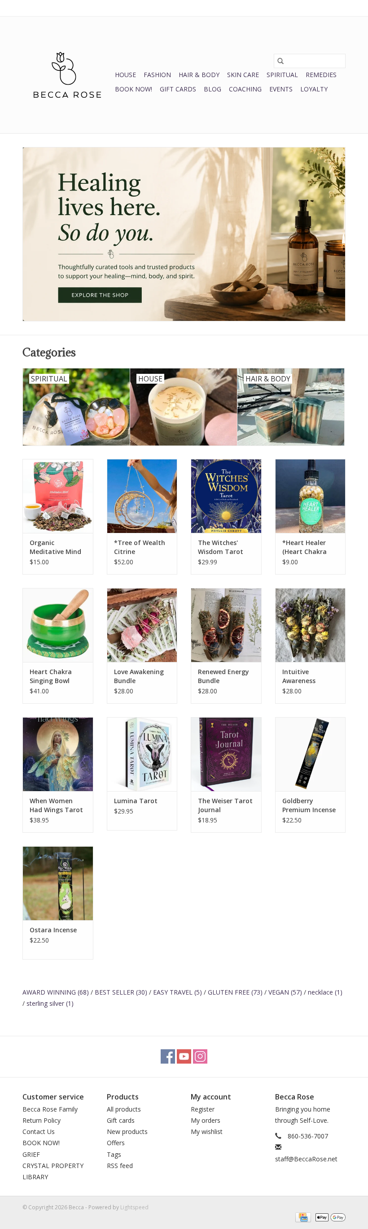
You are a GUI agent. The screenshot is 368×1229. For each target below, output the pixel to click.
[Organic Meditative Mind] (57, 496)
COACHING (245, 89)
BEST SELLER (121, 992)
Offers (116, 1142)
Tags (114, 1154)
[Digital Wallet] (329, 1216)
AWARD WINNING (55, 992)
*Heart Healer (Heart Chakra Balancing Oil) (304, 547)
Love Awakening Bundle (139, 676)
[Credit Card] (302, 1216)
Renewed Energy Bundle (223, 676)
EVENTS (281, 89)
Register (203, 1109)
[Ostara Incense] (57, 883)
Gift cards (178, 89)
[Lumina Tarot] (142, 754)
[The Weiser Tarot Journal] (226, 754)
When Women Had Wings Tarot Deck (56, 805)
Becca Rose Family (50, 1109)
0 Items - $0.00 (252, 8)
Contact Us (38, 1131)
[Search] (280, 61)
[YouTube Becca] (184, 1056)
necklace (325, 992)
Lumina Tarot (136, 800)
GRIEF (31, 1154)
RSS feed (120, 1165)
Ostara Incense (53, 930)
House (125, 74)
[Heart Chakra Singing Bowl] (57, 625)
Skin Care (243, 74)
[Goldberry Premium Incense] (310, 754)
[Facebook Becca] (168, 1056)
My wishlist (207, 1131)
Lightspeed (134, 1207)
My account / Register (318, 8)
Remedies (321, 74)
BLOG (212, 89)
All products (124, 1109)
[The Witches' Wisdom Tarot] (226, 496)
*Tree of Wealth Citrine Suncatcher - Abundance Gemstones (139, 547)
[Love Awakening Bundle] (142, 625)
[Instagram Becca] (200, 1056)
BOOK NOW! (133, 89)
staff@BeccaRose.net (306, 1159)
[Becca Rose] (67, 75)
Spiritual (282, 74)
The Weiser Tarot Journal (225, 805)
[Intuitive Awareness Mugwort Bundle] (310, 625)
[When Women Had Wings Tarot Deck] (57, 754)
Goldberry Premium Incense (309, 805)
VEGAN (285, 992)
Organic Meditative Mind (55, 547)
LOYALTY (314, 89)
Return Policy (41, 1120)
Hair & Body (199, 74)
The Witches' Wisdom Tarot (220, 547)
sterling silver (50, 1003)
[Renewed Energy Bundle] (226, 625)
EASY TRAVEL (177, 992)
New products (127, 1131)
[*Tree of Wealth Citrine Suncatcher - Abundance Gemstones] (142, 496)
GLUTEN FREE (235, 992)
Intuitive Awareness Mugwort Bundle (308, 676)
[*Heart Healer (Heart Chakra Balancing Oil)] (310, 496)
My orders (205, 1120)
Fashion (157, 74)
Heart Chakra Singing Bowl (51, 676)
